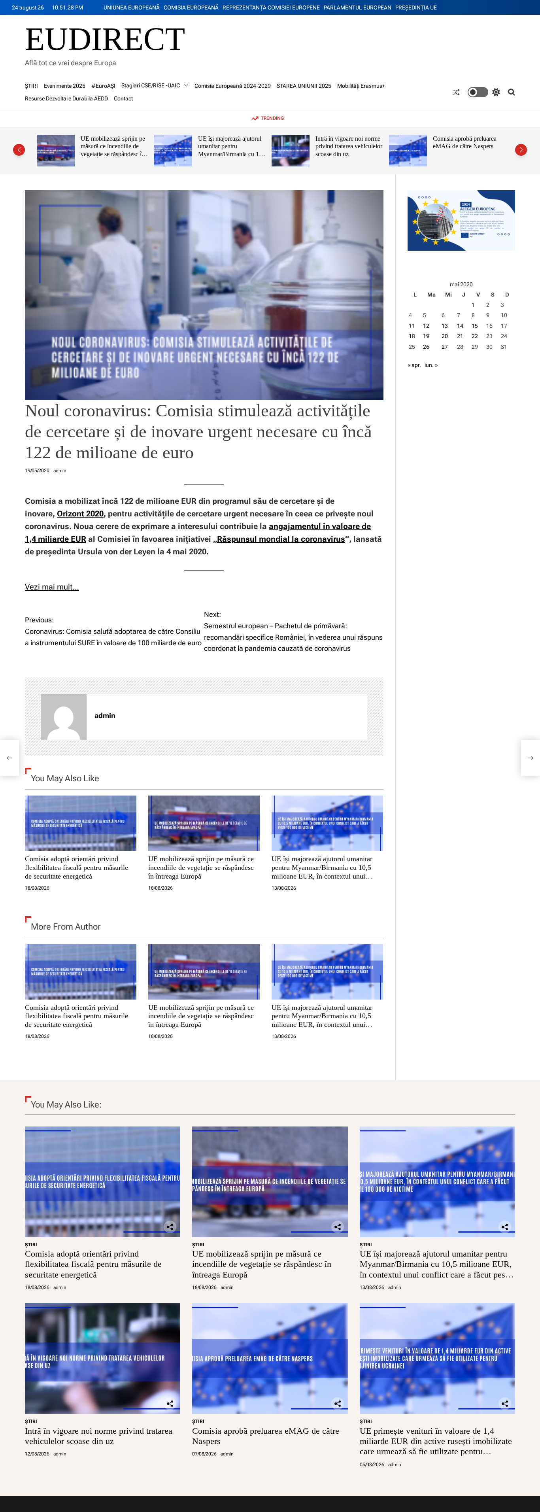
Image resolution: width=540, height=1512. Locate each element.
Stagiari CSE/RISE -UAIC (150, 85)
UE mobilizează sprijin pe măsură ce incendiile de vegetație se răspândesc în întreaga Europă (201, 867)
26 (426, 347)
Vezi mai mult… (52, 587)
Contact (123, 98)
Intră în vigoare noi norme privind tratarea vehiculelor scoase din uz (231, 146)
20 (445, 336)
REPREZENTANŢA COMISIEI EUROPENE (271, 7)
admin (59, 470)
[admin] (64, 717)
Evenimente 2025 (64, 86)
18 (412, 336)
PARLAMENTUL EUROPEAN (357, 7)
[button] (19, 150)
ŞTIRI (31, 86)
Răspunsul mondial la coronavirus (281, 539)
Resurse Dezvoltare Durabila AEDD (66, 98)
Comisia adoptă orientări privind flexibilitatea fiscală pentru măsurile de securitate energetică (76, 867)
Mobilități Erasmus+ (361, 86)
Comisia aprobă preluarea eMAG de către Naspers (347, 142)
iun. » (431, 365)
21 (460, 336)
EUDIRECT (105, 39)
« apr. (414, 365)
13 (445, 326)
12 (426, 326)
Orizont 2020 (80, 513)
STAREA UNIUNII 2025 (304, 86)
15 (475, 326)
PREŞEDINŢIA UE (416, 7)
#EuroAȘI (103, 86)
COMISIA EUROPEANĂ (191, 7)
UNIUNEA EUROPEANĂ (132, 7)
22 (475, 336)
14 (460, 326)
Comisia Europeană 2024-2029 (232, 86)
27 (445, 347)
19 (426, 336)
